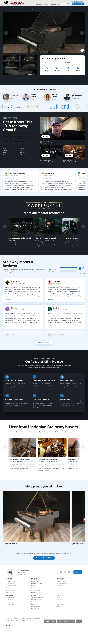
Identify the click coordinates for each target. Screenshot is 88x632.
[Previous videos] (5, 226)
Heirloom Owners (10, 604)
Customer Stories (10, 597)
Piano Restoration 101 (62, 583)
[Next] (83, 447)
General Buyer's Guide (36, 599)
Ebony (31, 9)
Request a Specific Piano (44, 558)
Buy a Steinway (54, 4)
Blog (32, 604)
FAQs (32, 602)
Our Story (59, 597)
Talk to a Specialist (77, 4)
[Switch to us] (7, 625)
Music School (60, 604)
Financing (59, 602)
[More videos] (83, 226)
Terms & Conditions (26, 618)
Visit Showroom (10, 592)
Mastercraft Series (61, 581)
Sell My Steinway (10, 588)
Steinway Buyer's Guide (37, 597)
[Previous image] (6, 33)
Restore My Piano (41, 4)
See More (8, 299)
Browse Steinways (35, 592)
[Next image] (82, 33)
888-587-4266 (78, 1)
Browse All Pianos (35, 581)
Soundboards (60, 585)
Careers (33, 618)
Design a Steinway (10, 590)
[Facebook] (61, 572)
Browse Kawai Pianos (36, 583)
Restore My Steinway (11, 585)
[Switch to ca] (10, 625)
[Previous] (5, 447)
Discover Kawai (35, 608)
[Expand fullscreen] (82, 50)
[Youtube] (68, 572)
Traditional (25, 9)
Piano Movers (60, 599)
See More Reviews (43, 342)
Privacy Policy (9, 618)
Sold (36, 9)
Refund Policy (17, 618)
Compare (59, 588)
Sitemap (38, 618)
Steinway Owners (10, 602)
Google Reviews (10, 599)
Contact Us (77, 572)
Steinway (16, 9)
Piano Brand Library (36, 606)
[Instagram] (65, 572)
